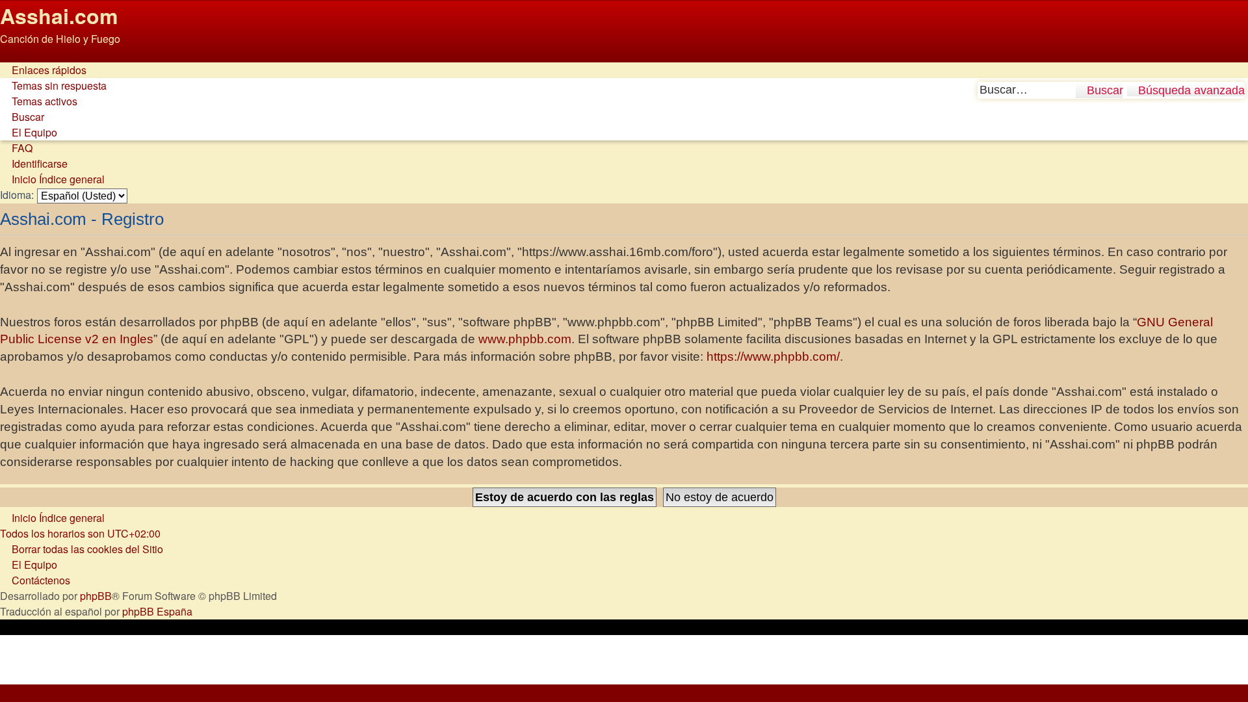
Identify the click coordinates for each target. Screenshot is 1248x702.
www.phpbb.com (524, 339)
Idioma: (17, 194)
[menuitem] (53, 85)
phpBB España (157, 611)
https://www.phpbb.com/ (773, 356)
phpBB (96, 595)
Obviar (15, 54)
